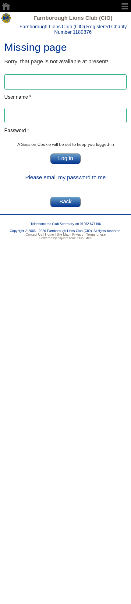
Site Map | (63, 234)
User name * (17, 97)
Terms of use (95, 234)
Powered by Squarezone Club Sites (65, 238)
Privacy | (78, 234)
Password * (16, 130)
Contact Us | (34, 234)
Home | (50, 234)
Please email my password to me (65, 177)
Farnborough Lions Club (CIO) (73, 18)
